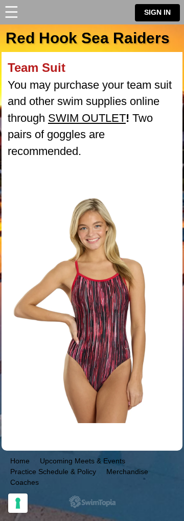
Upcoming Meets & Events (82, 461)
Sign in (157, 12)
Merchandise (127, 471)
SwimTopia (92, 502)
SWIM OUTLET (87, 118)
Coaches (24, 482)
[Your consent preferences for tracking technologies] (18, 503)
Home (20, 461)
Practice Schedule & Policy (53, 471)
